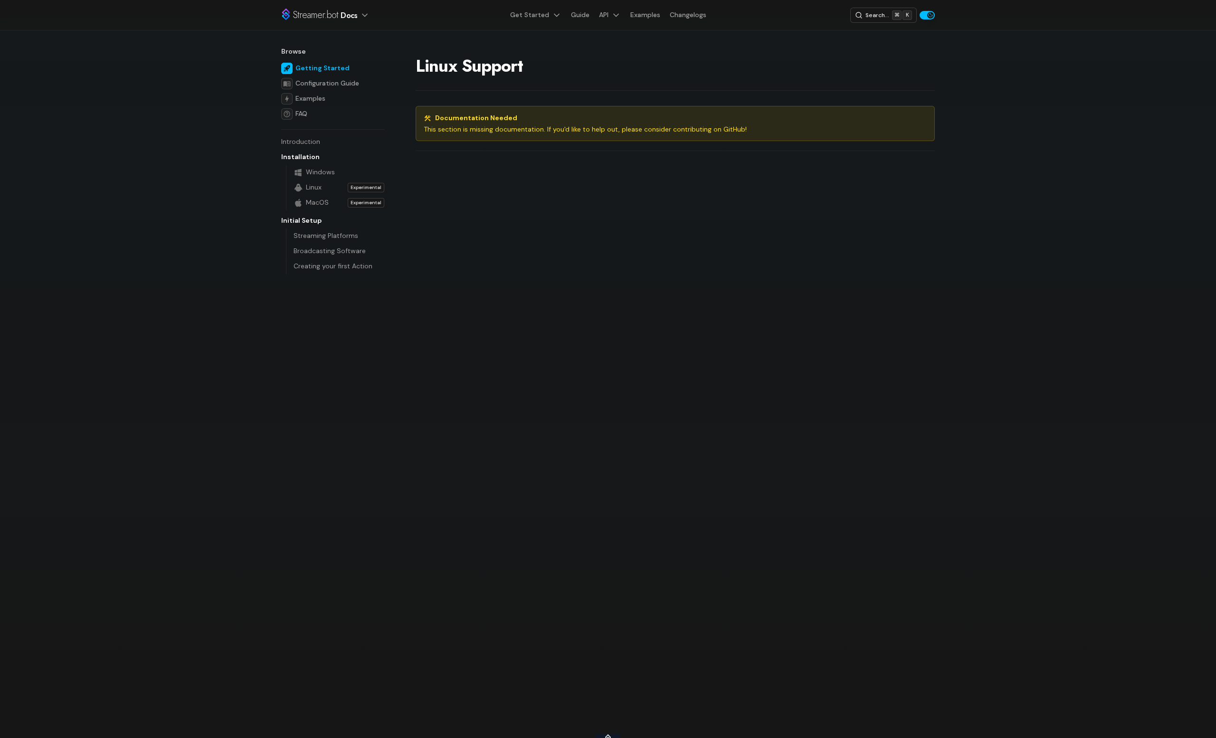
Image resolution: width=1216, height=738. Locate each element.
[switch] (927, 15)
